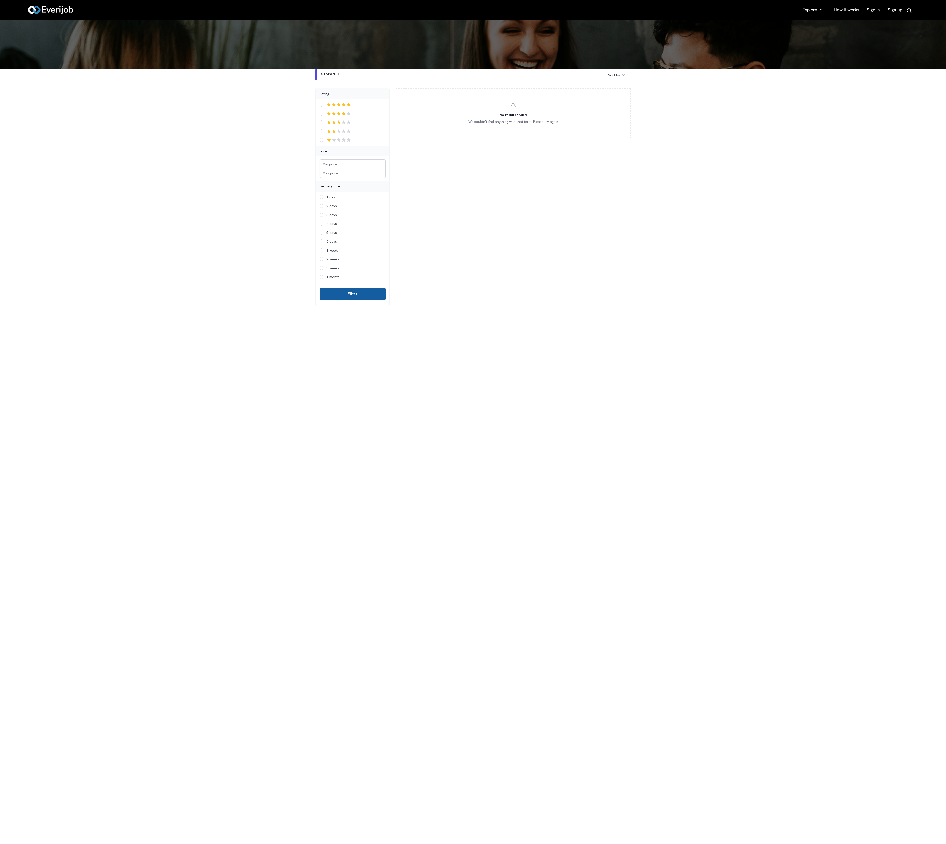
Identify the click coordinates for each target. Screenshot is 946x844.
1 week (332, 250)
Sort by (614, 75)
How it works (846, 9)
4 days (331, 223)
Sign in (873, 10)
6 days (331, 241)
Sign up (895, 10)
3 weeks (332, 268)
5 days (331, 232)
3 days (331, 215)
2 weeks (332, 259)
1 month (332, 277)
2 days (331, 206)
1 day (330, 197)
